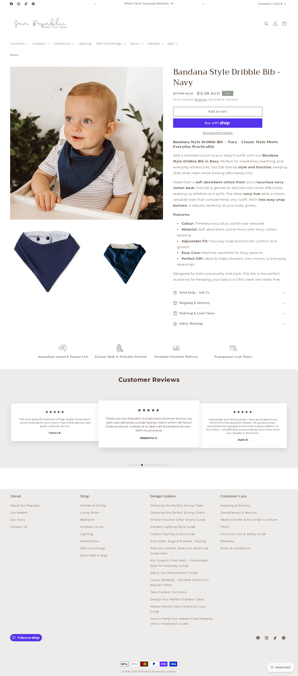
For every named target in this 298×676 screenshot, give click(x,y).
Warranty (227, 541)
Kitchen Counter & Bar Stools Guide (177, 519)
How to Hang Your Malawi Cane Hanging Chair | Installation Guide (181, 621)
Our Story (17, 519)
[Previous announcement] (94, 4)
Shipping (200, 99)
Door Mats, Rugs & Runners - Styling (178, 541)
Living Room (90, 512)
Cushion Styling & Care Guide (172, 534)
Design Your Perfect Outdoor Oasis (177, 599)
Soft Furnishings (93, 548)
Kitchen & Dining (93, 505)
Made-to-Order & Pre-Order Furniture (249, 519)
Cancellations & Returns (238, 512)
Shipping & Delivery (235, 505)
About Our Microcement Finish (174, 573)
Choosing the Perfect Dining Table (176, 505)
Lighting (86, 534)
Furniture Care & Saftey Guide (243, 534)
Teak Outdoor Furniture (168, 592)
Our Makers (19, 512)
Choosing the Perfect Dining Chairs (177, 512)
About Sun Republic (25, 505)
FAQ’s (224, 527)
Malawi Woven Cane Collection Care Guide (177, 609)
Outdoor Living (92, 527)
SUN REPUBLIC (141, 671)
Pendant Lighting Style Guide (172, 527)
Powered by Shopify (163, 671)
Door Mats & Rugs (94, 555)
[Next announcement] (203, 4)
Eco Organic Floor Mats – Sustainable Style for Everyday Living (179, 563)
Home (14, 54)
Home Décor (90, 541)
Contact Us (18, 527)
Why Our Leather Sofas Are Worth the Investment (179, 550)
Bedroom (87, 519)
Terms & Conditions (235, 548)
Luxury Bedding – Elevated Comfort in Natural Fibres (179, 582)
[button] (19, 43)
